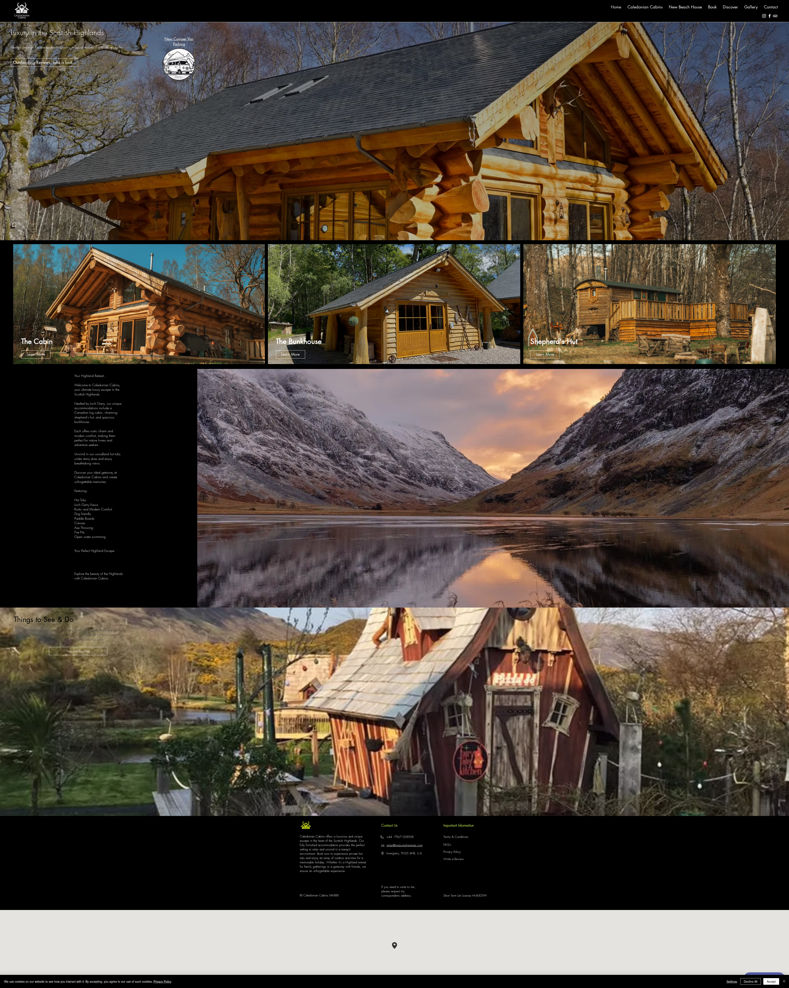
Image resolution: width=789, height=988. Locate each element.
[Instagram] (764, 15)
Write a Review (453, 859)
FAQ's (447, 845)
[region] (48, 331)
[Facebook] (769, 15)
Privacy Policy (452, 852)
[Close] (784, 981)
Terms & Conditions (455, 837)
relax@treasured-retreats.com (404, 845)
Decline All (750, 981)
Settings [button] (732, 981)
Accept (771, 981)
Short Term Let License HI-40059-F (465, 896)
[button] (730, 7)
